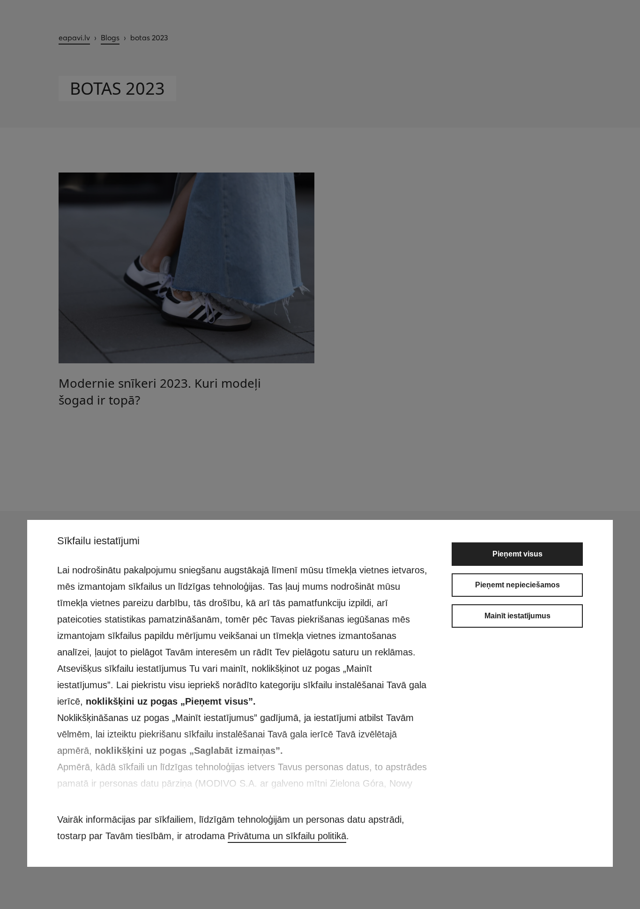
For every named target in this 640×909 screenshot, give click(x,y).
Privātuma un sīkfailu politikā (287, 836)
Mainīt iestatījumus (517, 616)
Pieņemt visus (517, 554)
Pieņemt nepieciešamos (517, 585)
